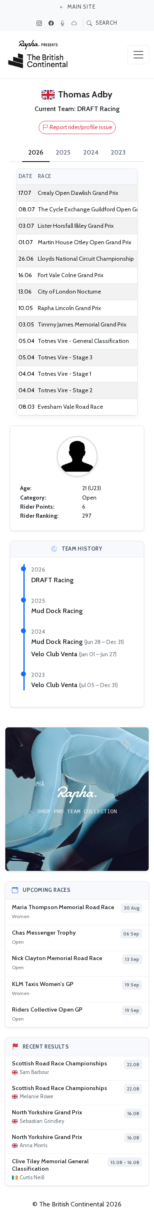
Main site (80, 6)
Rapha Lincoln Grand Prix (69, 308)
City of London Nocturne (69, 291)
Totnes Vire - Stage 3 (65, 357)
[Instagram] (40, 23)
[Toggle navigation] (138, 54)
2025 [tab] (63, 152)
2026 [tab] (36, 152)
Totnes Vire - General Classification (83, 341)
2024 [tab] (91, 152)
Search (105, 22)
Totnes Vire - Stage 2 (65, 390)
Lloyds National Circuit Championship (86, 258)
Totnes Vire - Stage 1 (64, 373)
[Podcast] (63, 23)
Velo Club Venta (55, 654)
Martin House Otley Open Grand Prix (84, 242)
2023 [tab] (118, 152)
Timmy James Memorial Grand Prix (82, 324)
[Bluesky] (75, 23)
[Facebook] (52, 23)
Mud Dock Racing (57, 611)
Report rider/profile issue (81, 127)
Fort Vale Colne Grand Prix (70, 275)
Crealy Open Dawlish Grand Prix (78, 193)
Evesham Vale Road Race (70, 406)
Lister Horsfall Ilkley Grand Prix (76, 225)
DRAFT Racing (52, 580)
